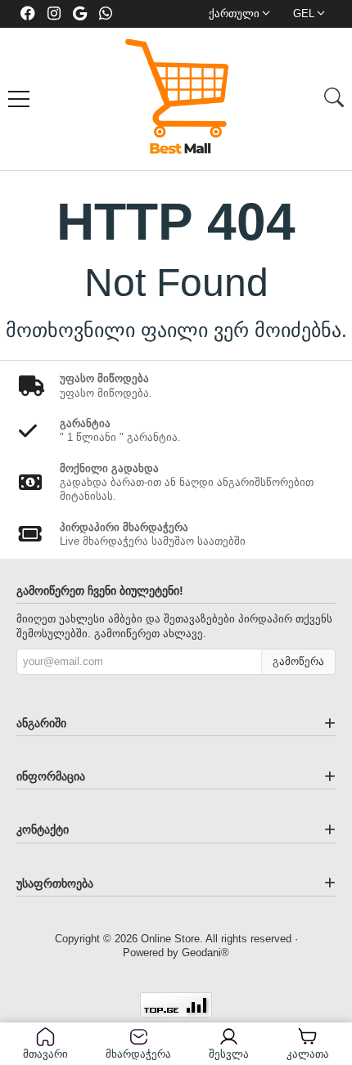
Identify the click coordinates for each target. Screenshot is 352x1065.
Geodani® (205, 952)
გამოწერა (298, 661)
